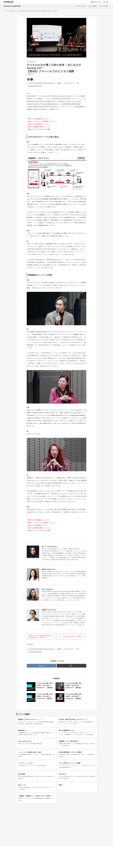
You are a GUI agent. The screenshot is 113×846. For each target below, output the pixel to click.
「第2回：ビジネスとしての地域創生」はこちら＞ (42, 121)
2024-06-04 (30, 74)
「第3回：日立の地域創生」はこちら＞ (38, 124)
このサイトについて (81, 6)
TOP (5, 10)
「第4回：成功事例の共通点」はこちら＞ (39, 126)
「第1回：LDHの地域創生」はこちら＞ (38, 118)
